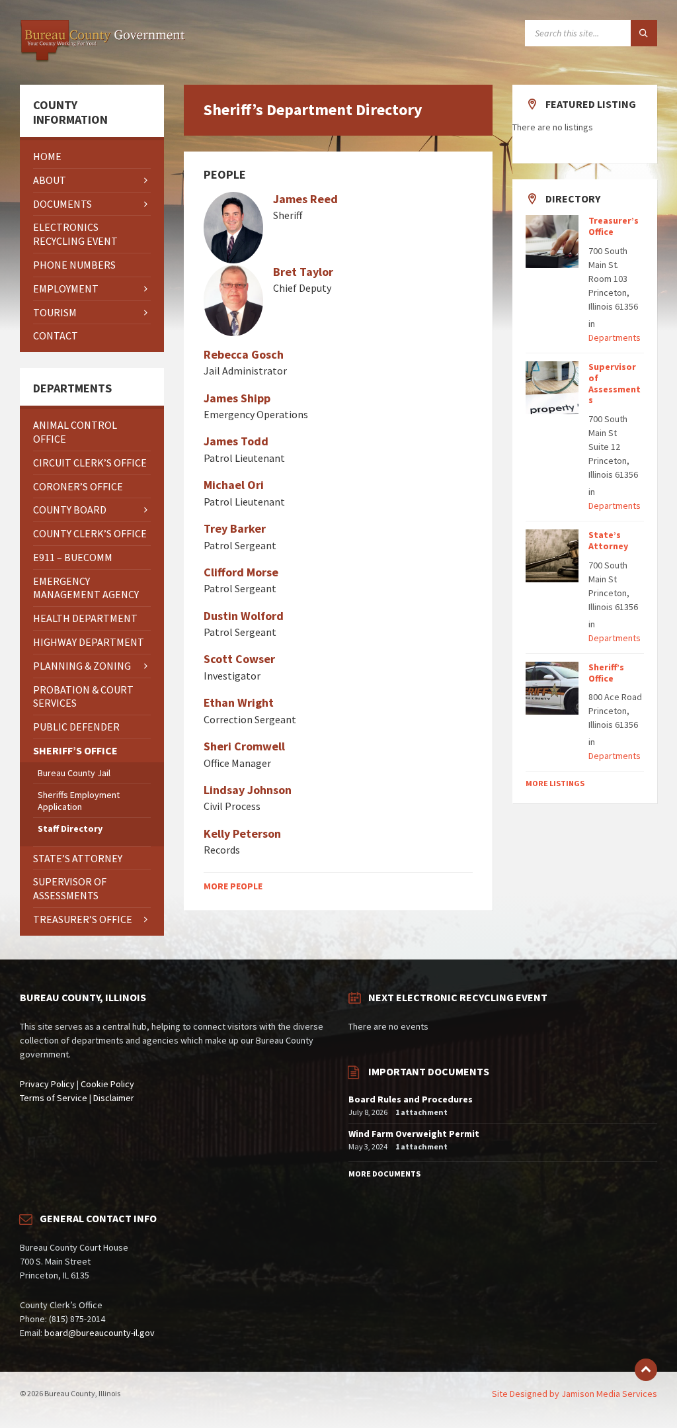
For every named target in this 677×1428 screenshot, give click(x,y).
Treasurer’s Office (613, 226)
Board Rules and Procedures (410, 1099)
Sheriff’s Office (606, 672)
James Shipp (237, 398)
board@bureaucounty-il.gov (99, 1333)
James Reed (305, 198)
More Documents (384, 1174)
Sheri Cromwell (244, 746)
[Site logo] (102, 59)
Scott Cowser (239, 658)
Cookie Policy (107, 1084)
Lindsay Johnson (248, 789)
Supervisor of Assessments (614, 383)
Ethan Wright (239, 702)
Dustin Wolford (244, 615)
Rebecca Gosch (244, 354)
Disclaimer (113, 1098)
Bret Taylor (303, 271)
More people (233, 886)
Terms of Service (53, 1098)
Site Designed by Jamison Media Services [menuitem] (574, 1394)
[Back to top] (646, 1370)
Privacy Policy (47, 1084)
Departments (614, 337)
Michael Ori (234, 484)
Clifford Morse (241, 572)
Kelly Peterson (242, 833)
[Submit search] (644, 33)
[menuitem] (92, 156)
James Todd (236, 441)
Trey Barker (235, 528)
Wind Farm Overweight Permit (413, 1133)
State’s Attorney (608, 540)
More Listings (555, 783)
